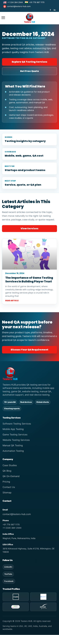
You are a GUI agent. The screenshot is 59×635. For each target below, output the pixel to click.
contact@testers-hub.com (17, 6)
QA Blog (7, 470)
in (54, 10)
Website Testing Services (16, 440)
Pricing (6, 481)
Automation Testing (13, 450)
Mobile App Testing (13, 429)
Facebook (8, 581)
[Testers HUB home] (29, 373)
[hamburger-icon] (3, 18)
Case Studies (10, 465)
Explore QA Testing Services (29, 61)
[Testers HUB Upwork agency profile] (16, 606)
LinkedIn (8, 567)
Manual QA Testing (13, 445)
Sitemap (7, 492)
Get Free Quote (29, 71)
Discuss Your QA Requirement (29, 349)
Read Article (11, 300)
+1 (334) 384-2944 (12, 528)
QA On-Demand (11, 476)
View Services (29, 228)
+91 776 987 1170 (34, 2)
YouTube (8, 574)
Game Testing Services (15, 434)
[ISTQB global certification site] (43, 606)
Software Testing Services (17, 423)
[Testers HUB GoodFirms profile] (43, 596)
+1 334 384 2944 (13, 2)
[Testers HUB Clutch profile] (16, 596)
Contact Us (9, 487)
